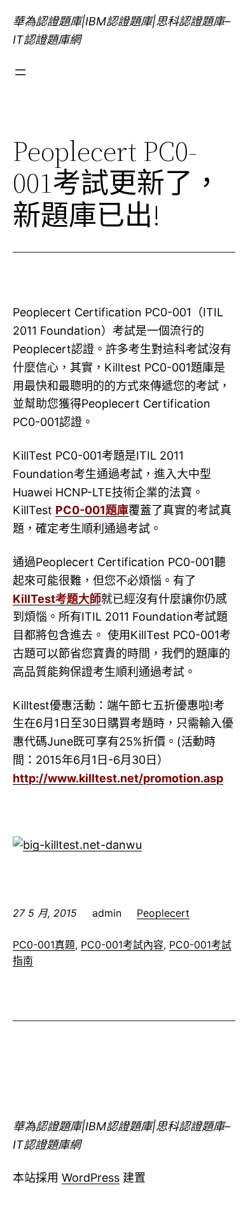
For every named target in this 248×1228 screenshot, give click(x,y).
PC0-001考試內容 (122, 944)
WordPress (91, 1177)
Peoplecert (163, 913)
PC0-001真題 (44, 944)
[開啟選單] (20, 72)
